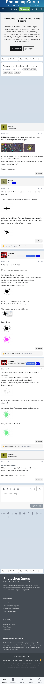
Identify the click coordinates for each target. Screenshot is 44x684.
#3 (42, 261)
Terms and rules (17, 660)
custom (33, 69)
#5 (42, 462)
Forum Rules (7, 627)
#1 (42, 134)
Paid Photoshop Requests (11, 608)
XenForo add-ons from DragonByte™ (30, 666)
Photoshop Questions (9, 611)
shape (11, 72)
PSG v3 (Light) (20, 656)
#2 (42, 188)
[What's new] (36, 9)
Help (36, 660)
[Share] (38, 133)
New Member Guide (9, 624)
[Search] (41, 9)
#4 (42, 369)
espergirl (7, 69)
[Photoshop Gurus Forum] (16, 582)
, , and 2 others (17, 246)
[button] (4, 489)
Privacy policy (28, 660)
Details (34, 668)
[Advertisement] (22, 99)
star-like (17, 72)
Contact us (6, 660)
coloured (26, 69)
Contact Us (6, 630)
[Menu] (2, 9)
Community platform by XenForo (22, 664)
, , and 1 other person (18, 353)
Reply (40, 173)
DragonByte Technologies (23, 668)
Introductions (7, 603)
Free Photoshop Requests (11, 606)
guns (5, 72)
